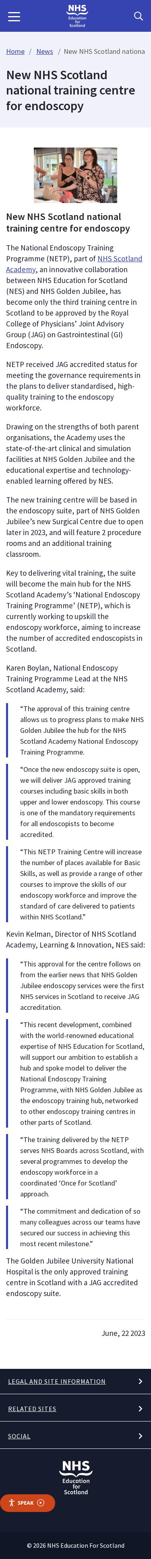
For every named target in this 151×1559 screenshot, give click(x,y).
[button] (14, 16)
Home (15, 51)
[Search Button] (138, 16)
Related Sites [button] (32, 1409)
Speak (26, 1502)
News (44, 51)
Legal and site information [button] (57, 1381)
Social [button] (19, 1436)
